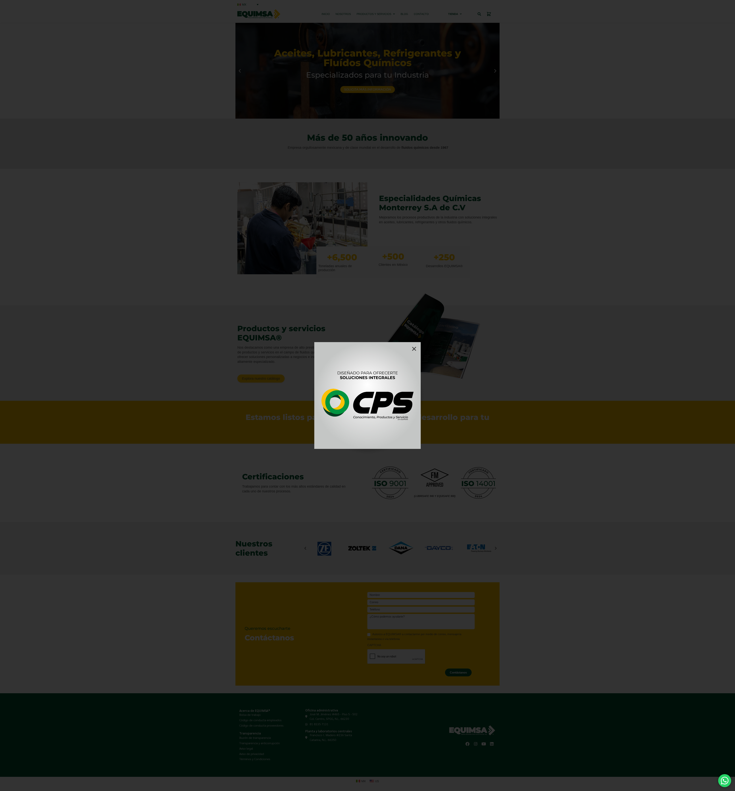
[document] (367, 395)
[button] (414, 349)
